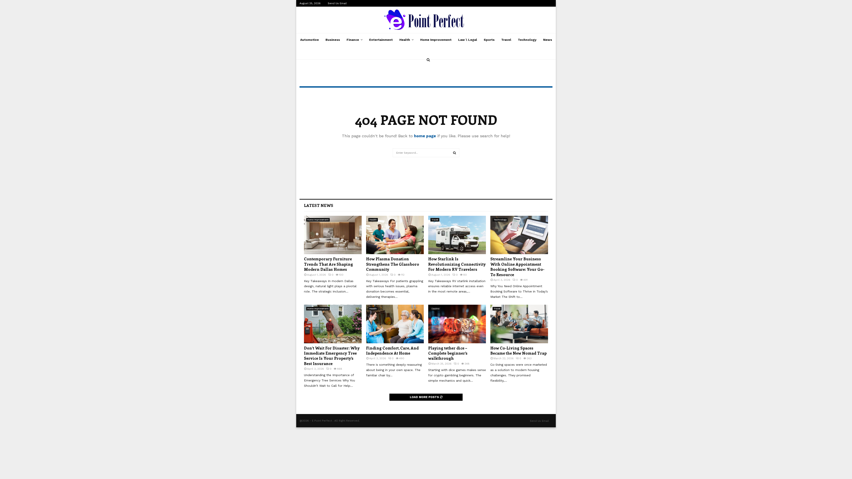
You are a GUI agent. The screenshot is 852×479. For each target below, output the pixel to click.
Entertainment (381, 39)
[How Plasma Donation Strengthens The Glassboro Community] (395, 235)
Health (404, 39)
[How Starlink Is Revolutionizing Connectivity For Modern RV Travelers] (457, 235)
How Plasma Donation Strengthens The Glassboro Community (392, 264)
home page (425, 135)
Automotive (309, 39)
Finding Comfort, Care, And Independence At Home (392, 350)
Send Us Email (337, 3)
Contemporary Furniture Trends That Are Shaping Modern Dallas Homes (328, 264)
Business (332, 39)
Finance (353, 39)
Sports (489, 39)
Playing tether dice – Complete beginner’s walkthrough (447, 353)
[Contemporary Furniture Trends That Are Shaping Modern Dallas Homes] (333, 235)
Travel (506, 39)
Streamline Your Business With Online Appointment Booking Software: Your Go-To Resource (517, 266)
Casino (435, 308)
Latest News (318, 205)
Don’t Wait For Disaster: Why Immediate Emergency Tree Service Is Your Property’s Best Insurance (332, 355)
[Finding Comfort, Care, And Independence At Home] (395, 324)
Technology (527, 39)
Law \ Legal (467, 39)
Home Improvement (436, 39)
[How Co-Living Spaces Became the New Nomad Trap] (519, 324)
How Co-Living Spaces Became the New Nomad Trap (518, 350)
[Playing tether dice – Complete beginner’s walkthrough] (457, 324)
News (547, 39)
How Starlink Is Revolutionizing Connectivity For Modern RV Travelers (457, 264)
